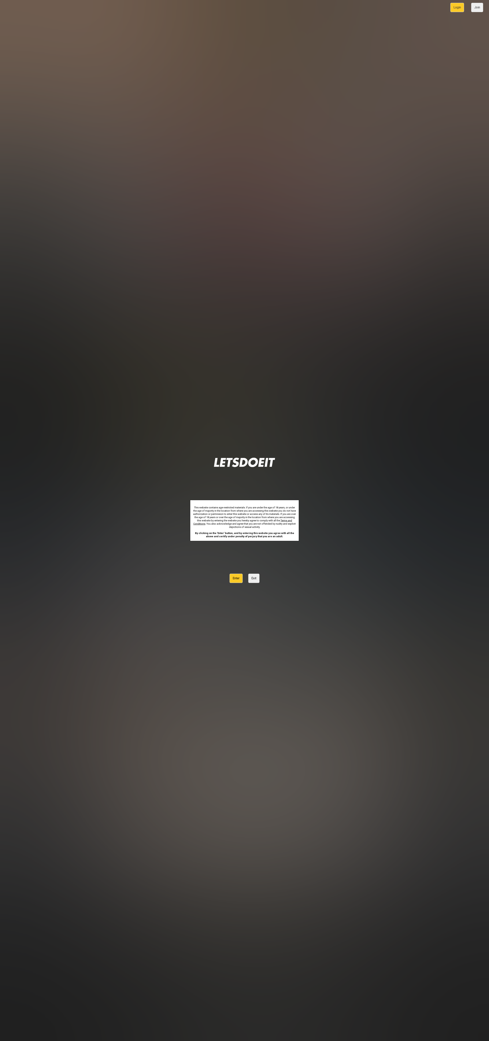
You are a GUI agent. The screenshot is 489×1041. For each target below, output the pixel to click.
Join (477, 7)
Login (457, 7)
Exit (253, 578)
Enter (236, 578)
